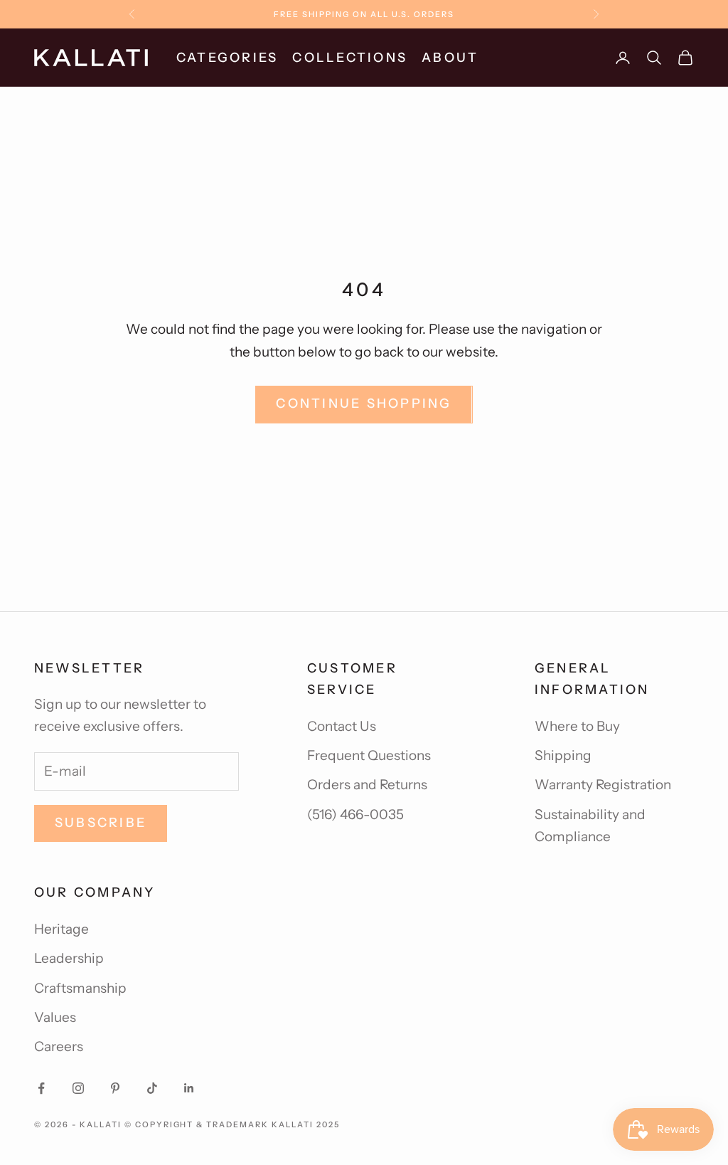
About (450, 57)
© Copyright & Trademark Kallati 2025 (232, 1124)
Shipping (563, 755)
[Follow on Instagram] (78, 1088)
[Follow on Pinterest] (115, 1088)
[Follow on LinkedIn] (189, 1088)
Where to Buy (577, 726)
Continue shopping (363, 403)
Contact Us (341, 726)
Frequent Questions (369, 755)
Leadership (69, 958)
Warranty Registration (603, 784)
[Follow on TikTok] (152, 1088)
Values (55, 1017)
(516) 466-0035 (355, 814)
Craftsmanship (80, 988)
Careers (58, 1046)
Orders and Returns (367, 784)
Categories (227, 57)
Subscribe (100, 823)
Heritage (61, 929)
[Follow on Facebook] (41, 1088)
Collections (349, 57)
